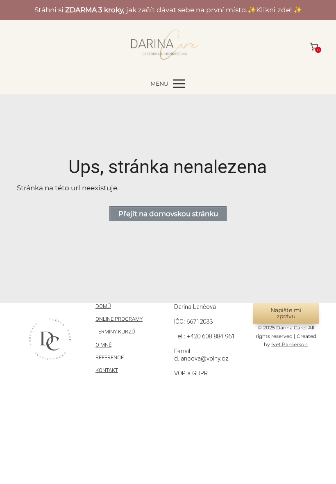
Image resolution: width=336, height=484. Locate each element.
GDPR (200, 373)
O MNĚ (103, 345)
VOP (180, 373)
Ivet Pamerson (289, 344)
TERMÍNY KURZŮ (115, 332)
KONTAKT (106, 370)
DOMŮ (103, 306)
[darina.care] (168, 46)
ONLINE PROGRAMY (119, 319)
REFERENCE (109, 357)
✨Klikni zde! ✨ (274, 10)
